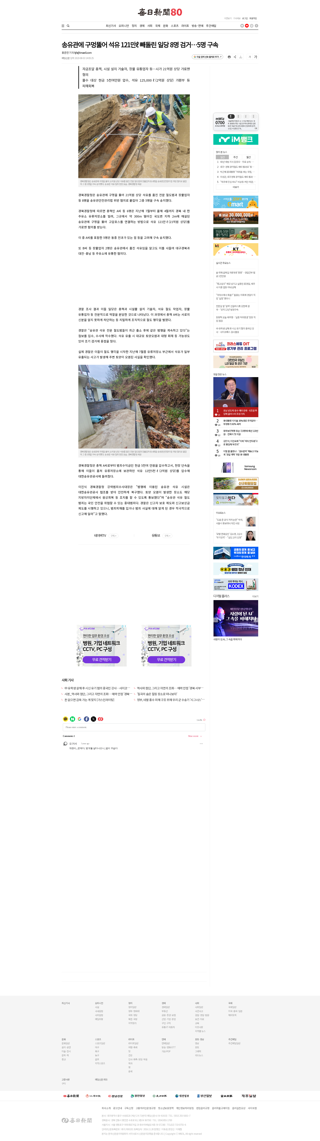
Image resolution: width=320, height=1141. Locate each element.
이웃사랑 (199, 1027)
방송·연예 (197, 26)
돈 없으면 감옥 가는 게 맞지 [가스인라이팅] (89, 700)
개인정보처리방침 (185, 1108)
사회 (149, 26)
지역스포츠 (100, 1063)
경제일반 (166, 1007)
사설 (97, 1007)
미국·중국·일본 (235, 1011)
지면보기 (228, 18)
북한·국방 (132, 1019)
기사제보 (236, 18)
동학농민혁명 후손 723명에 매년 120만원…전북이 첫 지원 (240, 432)
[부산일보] (204, 1095)
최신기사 (111, 26)
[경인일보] (138, 1095)
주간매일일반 (234, 1043)
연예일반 (166, 1043)
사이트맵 (252, 1108)
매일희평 (99, 1019)
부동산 (165, 1011)
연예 (164, 1039)
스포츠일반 (100, 1043)
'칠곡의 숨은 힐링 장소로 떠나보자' (157, 694)
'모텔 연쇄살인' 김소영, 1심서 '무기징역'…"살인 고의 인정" (229, 535)
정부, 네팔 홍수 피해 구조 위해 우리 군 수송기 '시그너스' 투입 (172, 700)
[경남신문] (115, 1095)
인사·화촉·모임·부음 (137, 1059)
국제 (157, 26)
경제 (142, 26)
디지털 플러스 (221, 596)
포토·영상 (199, 1039)
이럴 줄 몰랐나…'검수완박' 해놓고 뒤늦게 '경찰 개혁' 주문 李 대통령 (240, 452)
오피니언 (124, 26)
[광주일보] (160, 1095)
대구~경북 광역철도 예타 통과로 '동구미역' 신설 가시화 (244, 166)
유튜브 (161, 535)
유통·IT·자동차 (168, 1027)
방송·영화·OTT (169, 1047)
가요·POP (166, 1051)
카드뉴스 (199, 1055)
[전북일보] (226, 1095)
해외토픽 (232, 1015)
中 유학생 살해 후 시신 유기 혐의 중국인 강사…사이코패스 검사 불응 (104, 688)
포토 (197, 1047)
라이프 (185, 26)
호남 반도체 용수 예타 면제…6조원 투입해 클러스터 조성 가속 (240, 412)
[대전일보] (182, 1095)
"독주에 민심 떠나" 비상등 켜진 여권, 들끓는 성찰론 (243, 181)
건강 (130, 1055)
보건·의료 (199, 1019)
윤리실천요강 (239, 1108)
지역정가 (132, 1023)
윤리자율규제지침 (221, 1108)
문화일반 (66, 1043)
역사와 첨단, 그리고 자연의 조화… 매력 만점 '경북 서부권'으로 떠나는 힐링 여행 (183, 688)
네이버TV (105, 535)
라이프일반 (133, 1043)
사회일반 (199, 1007)
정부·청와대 (133, 1011)
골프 (97, 1059)
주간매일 (211, 26)
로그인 (245, 18)
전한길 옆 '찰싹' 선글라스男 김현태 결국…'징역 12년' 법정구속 (233, 307)
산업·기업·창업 (169, 1019)
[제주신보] (249, 1095)
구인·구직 (166, 1023)
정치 (134, 26)
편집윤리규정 (203, 1108)
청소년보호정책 (166, 1108)
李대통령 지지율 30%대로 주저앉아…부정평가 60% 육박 (240, 422)
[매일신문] (71, 1095)
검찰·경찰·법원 (202, 1015)
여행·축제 (132, 1047)
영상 (197, 1043)
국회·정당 (132, 1015)
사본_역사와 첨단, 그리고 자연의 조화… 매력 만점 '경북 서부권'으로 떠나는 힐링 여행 (114, 694)
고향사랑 (66, 1079)
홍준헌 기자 (68, 53)
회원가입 (253, 18)
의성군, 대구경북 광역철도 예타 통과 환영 (238, 176)
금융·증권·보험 (169, 1015)
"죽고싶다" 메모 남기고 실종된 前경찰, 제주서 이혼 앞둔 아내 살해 (235, 285)
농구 (97, 1055)
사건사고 (199, 1011)
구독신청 (128, 1108)
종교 (64, 1059)
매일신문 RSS (101, 1079)
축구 (97, 1051)
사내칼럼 (99, 1011)
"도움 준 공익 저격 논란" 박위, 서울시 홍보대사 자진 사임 (229, 521)
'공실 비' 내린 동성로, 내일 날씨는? (229, 639)
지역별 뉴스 (200, 1031)
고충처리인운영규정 (146, 1108)
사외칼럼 (99, 1015)
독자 (130, 1063)
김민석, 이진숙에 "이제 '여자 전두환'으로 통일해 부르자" (240, 442)
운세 (130, 1071)
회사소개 (106, 1108)
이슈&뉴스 (221, 513)
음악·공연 (66, 1047)
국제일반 (232, 1007)
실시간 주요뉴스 (223, 263)
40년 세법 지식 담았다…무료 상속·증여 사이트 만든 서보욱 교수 (249, 161)
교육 (197, 1023)
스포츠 (174, 26)
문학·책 (65, 1055)
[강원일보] (93, 1096)
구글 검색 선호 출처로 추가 (207, 56)
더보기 (255, 596)
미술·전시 (66, 1051)
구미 (64, 1083)
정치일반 (132, 1007)
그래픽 (198, 1051)
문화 (165, 26)
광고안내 (117, 1108)
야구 (97, 1047)
